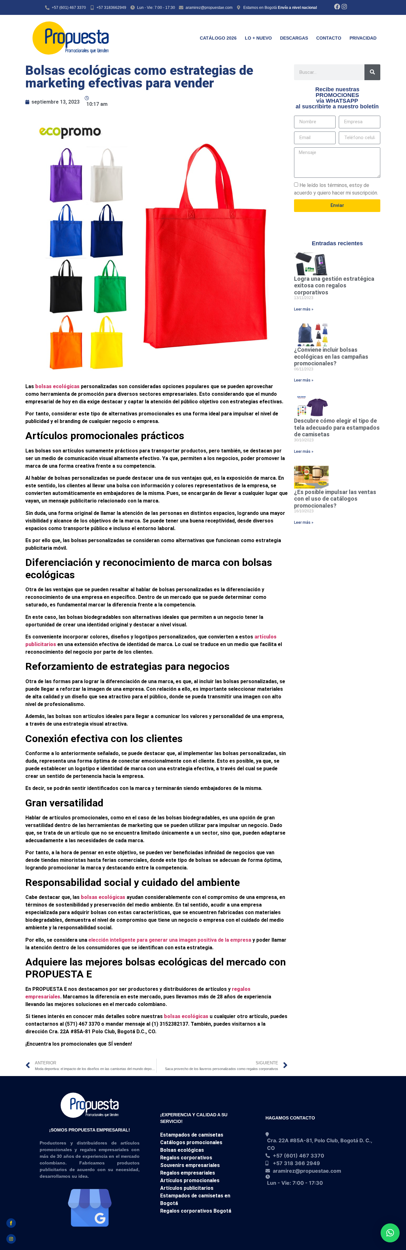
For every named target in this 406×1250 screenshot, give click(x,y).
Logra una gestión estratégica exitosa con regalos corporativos (334, 285)
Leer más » (303, 309)
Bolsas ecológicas (182, 1150)
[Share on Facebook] (11, 1223)
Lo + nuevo (258, 38)
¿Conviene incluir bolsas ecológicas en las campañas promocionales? (331, 356)
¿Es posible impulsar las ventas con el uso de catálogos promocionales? (335, 499)
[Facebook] (337, 6)
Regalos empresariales (187, 1173)
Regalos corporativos (186, 1158)
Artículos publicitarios (186, 1188)
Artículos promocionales (189, 1180)
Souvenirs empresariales (190, 1165)
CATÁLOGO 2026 (218, 38)
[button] (390, 1232)
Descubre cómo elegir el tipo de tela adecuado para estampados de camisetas (337, 427)
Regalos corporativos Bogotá (195, 1211)
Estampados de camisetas (191, 1135)
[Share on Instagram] (11, 1239)
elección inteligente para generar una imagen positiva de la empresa (169, 940)
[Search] (372, 72)
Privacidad (363, 38)
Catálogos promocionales (191, 1142)
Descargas (294, 38)
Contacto (328, 38)
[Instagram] (344, 6)
